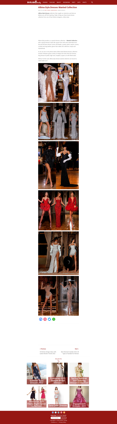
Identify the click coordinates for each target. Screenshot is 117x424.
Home (46, 10)
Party (73, 2)
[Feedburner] (64, 412)
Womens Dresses (54, 10)
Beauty (59, 2)
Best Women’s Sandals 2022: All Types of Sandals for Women (70, 353)
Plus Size (52, 2)
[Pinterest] (61, 412)
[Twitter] (56, 412)
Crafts (84, 2)
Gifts (78, 2)
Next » (77, 349)
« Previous (43, 349)
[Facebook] (53, 412)
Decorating (66, 2)
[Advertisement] (58, 28)
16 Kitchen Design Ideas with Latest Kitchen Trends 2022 (48, 353)
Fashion (45, 2)
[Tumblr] (58, 412)
